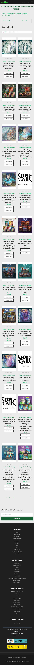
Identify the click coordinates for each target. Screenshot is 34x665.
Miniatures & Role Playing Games (17, 578)
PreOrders (17, 534)
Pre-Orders (17, 563)
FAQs (17, 545)
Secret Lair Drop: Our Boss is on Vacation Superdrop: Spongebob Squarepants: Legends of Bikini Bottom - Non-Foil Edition (9, 475)
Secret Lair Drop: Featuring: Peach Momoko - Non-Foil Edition (25, 65)
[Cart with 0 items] (29, 2)
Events (17, 532)
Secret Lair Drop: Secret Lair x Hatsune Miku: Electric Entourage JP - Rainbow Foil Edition (25, 153)
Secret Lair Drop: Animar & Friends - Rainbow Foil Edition (25, 197)
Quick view (9, 73)
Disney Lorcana (17, 602)
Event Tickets (17, 582)
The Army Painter (17, 598)
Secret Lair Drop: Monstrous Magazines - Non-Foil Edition (25, 333)
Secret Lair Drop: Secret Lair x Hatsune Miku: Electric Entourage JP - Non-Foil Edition (9, 199)
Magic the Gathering (17, 591)
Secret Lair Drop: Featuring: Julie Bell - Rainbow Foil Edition (9, 109)
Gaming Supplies (17, 580)
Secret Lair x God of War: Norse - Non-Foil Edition (9, 289)
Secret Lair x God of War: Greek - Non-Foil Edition (25, 243)
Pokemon (17, 594)
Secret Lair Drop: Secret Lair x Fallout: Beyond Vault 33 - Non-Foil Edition (9, 334)
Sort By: (5, 32)
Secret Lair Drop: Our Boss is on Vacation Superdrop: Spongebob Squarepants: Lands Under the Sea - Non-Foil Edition (25, 474)
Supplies (17, 543)
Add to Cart (9, 76)
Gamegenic (17, 596)
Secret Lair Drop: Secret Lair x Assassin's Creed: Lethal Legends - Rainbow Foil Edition (8, 245)
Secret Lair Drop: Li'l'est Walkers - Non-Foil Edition (25, 379)
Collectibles (17, 576)
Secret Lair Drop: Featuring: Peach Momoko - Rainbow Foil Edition (9, 65)
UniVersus (17, 611)
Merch (17, 569)
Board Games (17, 541)
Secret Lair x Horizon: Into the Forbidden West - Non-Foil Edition (25, 290)
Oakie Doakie (17, 600)
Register (20, 552)
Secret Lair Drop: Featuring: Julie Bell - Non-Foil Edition (25, 109)
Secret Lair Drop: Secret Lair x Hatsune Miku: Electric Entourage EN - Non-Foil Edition (9, 153)
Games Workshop (17, 609)
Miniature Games (17, 539)
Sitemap (17, 554)
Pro (17, 547)
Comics (17, 567)
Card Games (17, 536)
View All (17, 613)
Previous (2, 663)
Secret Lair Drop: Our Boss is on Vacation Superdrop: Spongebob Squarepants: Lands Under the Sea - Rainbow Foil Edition (25, 425)
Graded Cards (17, 565)
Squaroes (17, 604)
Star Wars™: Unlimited (17, 607)
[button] (17, 21)
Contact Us (17, 549)
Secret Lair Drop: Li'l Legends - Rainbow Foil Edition (8, 421)
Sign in (14, 552)
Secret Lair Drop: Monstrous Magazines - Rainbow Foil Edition (9, 379)
